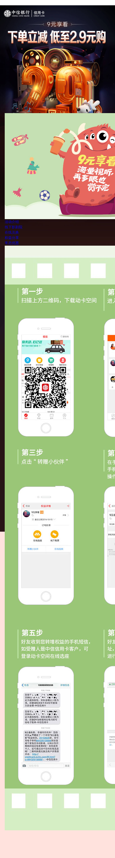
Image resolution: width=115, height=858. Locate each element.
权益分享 (12, 238)
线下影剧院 (13, 227)
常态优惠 (12, 243)
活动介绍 (12, 222)
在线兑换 (12, 232)
